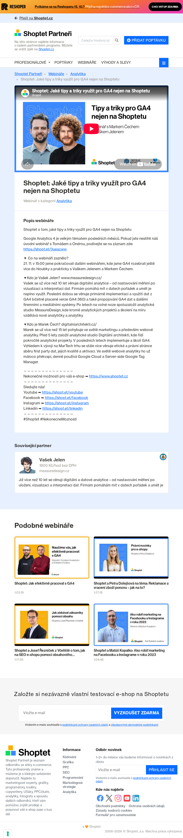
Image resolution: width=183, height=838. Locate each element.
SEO (66, 772)
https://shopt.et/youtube (62, 392)
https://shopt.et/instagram (67, 403)
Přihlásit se (162, 770)
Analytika (64, 201)
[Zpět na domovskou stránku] (45, 34)
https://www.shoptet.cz (108, 376)
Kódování (69, 757)
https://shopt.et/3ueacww (45, 249)
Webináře (87, 62)
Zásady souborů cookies (114, 810)
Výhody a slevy (116, 62)
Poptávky (63, 62)
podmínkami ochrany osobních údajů (85, 724)
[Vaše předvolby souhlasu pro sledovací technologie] (8, 834)
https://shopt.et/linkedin (62, 408)
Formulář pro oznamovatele (116, 815)
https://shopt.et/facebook (66, 397)
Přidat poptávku (148, 40)
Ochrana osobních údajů (146, 806)
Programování (73, 778)
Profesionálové (30, 62)
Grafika (68, 762)
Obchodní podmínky (110, 806)
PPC (66, 767)
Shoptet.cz (46, 49)
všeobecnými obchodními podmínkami (134, 724)
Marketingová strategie (73, 785)
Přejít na (36, 18)
